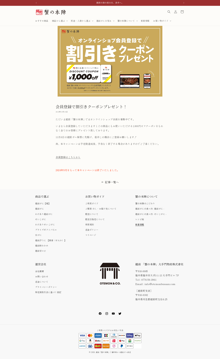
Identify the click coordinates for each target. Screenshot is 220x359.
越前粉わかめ (41, 245)
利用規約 (89, 224)
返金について (41, 281)
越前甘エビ (40, 250)
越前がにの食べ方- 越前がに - (149, 208)
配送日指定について (95, 219)
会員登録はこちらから (68, 157)
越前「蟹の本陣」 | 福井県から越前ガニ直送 (114, 352)
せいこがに (40, 219)
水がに (38, 234)
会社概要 (39, 271)
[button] (59, 21)
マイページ (90, 234)
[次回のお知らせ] (183, 3)
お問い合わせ (41, 276)
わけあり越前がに (44, 214)
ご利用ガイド (91, 203)
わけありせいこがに (45, 224)
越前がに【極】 (42, 203)
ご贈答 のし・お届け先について (101, 208)
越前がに (39, 208)
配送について (91, 214)
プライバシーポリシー (46, 286)
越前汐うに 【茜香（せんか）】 (50, 240)
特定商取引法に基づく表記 (48, 292)
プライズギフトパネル (46, 229)
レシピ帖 (139, 219)
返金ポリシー (91, 229)
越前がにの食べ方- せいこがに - (150, 214)
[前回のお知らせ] (36, 3)
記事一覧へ (112, 182)
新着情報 (139, 224)
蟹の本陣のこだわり (145, 203)
